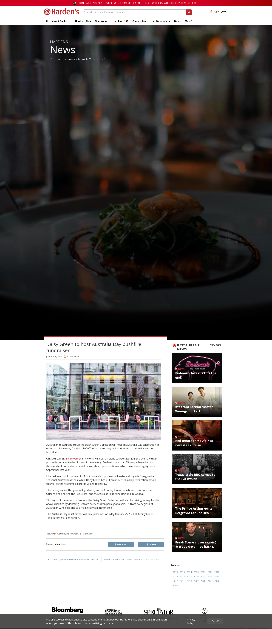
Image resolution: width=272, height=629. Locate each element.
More (188, 21)
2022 (203, 572)
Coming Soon (139, 21)
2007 (209, 580)
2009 (196, 580)
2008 (203, 580)
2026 (175, 572)
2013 (216, 576)
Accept (215, 620)
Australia (61, 533)
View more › (216, 344)
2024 (189, 572)
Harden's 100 (120, 21)
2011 (182, 580)
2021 (209, 572)
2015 (203, 576)
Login (215, 11)
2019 (175, 576)
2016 (196, 576)
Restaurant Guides (57, 21)
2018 (182, 576)
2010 (189, 580)
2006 (216, 580)
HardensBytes (74, 356)
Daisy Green (72, 533)
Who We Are (102, 21)
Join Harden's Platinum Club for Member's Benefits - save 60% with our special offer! (137, 2)
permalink (88, 533)
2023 (196, 572)
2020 (216, 572)
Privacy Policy (191, 621)
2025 (182, 572)
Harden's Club (83, 21)
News (177, 21)
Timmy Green (74, 458)
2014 (209, 576)
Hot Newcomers (161, 21)
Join (223, 11)
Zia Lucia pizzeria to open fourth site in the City (74, 559)
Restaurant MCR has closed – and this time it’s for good (132, 559)
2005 (175, 585)
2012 (175, 580)
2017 (189, 576)
